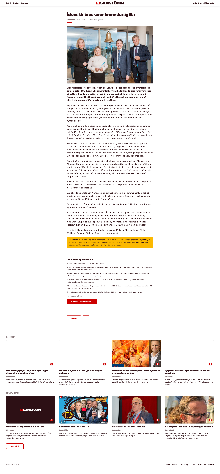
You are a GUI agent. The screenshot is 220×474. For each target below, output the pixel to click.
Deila (74, 318)
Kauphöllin (71, 20)
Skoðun (16, 3)
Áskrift (196, 3)
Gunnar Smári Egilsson (95, 20)
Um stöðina (204, 3)
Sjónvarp (24, 3)
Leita (212, 3)
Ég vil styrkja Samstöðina (82, 301)
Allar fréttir (15, 446)
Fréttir (8, 3)
